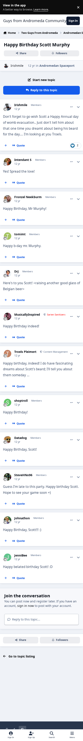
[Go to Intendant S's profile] (7, 161)
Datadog (20, 438)
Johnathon (22, 518)
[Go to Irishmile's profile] (6, 66)
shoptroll (21, 401)
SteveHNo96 (23, 475)
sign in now (25, 606)
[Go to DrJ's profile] (7, 273)
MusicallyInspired (27, 315)
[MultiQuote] (6, 145)
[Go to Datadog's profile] (7, 439)
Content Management (55, 351)
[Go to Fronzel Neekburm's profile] (7, 199)
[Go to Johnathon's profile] (7, 520)
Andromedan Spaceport (56, 66)
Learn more (8, 7)
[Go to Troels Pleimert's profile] (7, 353)
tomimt (20, 234)
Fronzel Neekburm (28, 197)
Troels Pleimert (25, 352)
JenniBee (20, 555)
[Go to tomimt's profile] (7, 236)
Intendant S (22, 160)
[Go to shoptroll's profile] (7, 402)
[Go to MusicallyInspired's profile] (7, 316)
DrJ (16, 271)
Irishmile (17, 66)
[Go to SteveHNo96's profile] (7, 477)
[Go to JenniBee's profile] (7, 557)
